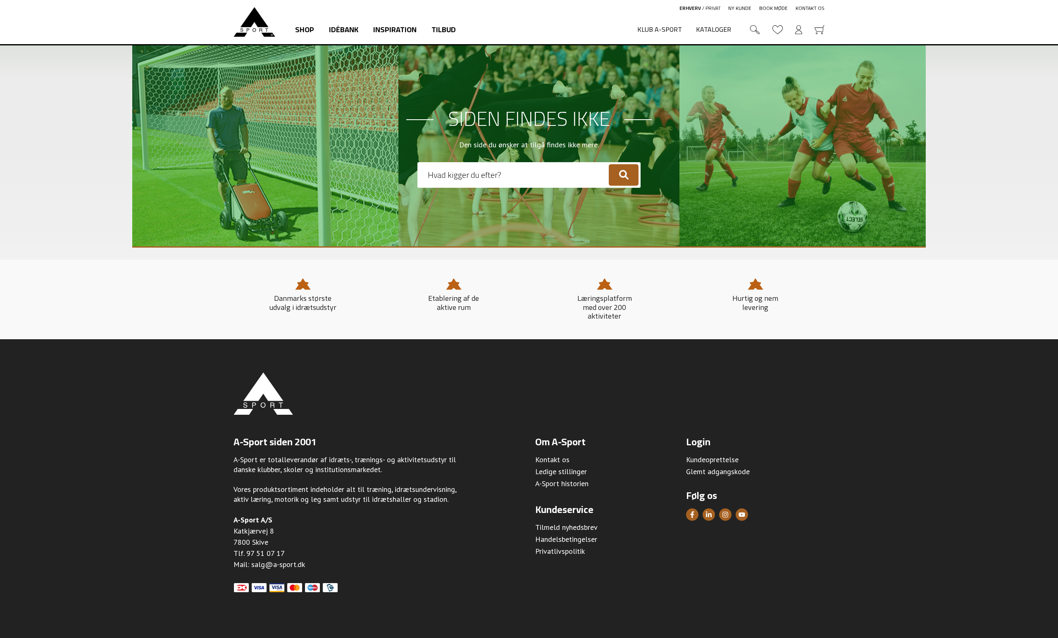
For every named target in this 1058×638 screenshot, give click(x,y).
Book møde (773, 8)
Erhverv (690, 8)
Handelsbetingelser (566, 539)
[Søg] (624, 175)
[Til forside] (254, 22)
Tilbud (443, 29)
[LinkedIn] (709, 514)
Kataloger (713, 29)
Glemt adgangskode (718, 471)
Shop (304, 29)
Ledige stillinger (561, 471)
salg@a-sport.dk (278, 564)
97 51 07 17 (265, 553)
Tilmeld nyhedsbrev (566, 527)
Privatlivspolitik (560, 551)
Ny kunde (739, 8)
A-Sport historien (562, 483)
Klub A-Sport (659, 29)
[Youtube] (742, 514)
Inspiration (395, 29)
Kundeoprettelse (712, 459)
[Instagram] (725, 514)
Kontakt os (810, 8)
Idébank (343, 29)
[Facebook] (692, 514)
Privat (713, 8)
